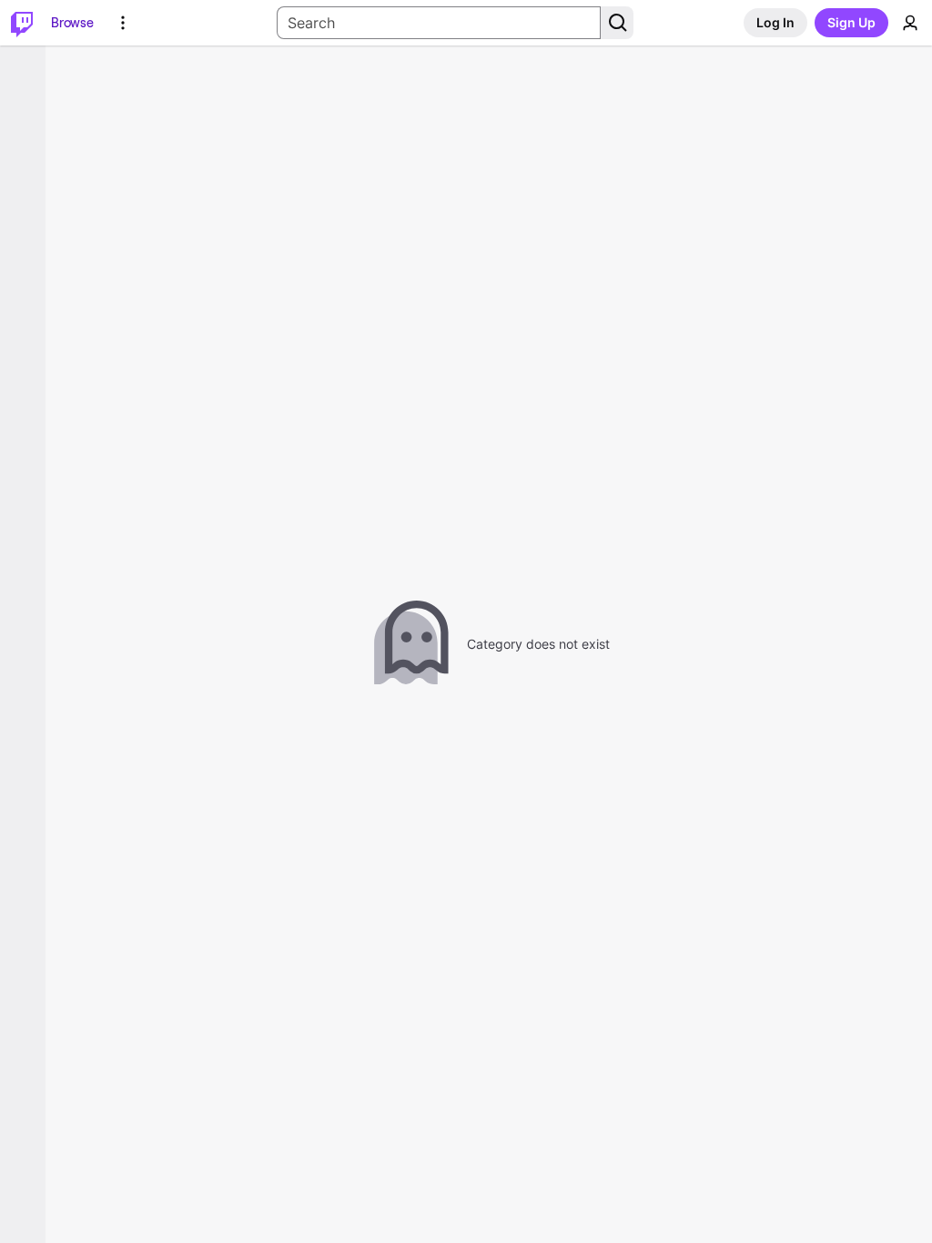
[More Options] (122, 22)
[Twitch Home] (22, 22)
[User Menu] (910, 22)
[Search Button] (617, 22)
